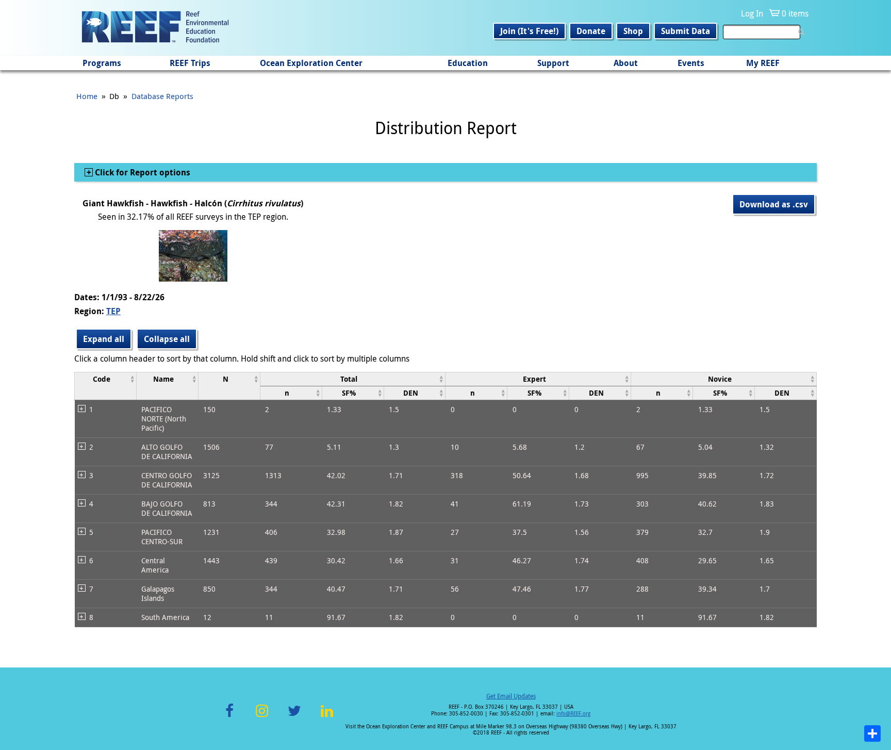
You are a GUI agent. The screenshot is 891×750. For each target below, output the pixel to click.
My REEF (763, 63)
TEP (113, 311)
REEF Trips (190, 63)
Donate (590, 31)
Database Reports (162, 96)
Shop (633, 31)
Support (553, 63)
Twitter (294, 716)
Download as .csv (773, 204)
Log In (752, 13)
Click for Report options (141, 172)
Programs (101, 63)
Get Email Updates (511, 696)
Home (86, 96)
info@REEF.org (573, 713)
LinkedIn (326, 716)
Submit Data (685, 31)
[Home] (155, 28)
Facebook (229, 716)
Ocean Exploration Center (311, 63)
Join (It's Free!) (529, 31)
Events (691, 63)
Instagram (262, 716)
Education (468, 63)
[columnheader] (106, 386)
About (626, 63)
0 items (795, 13)
